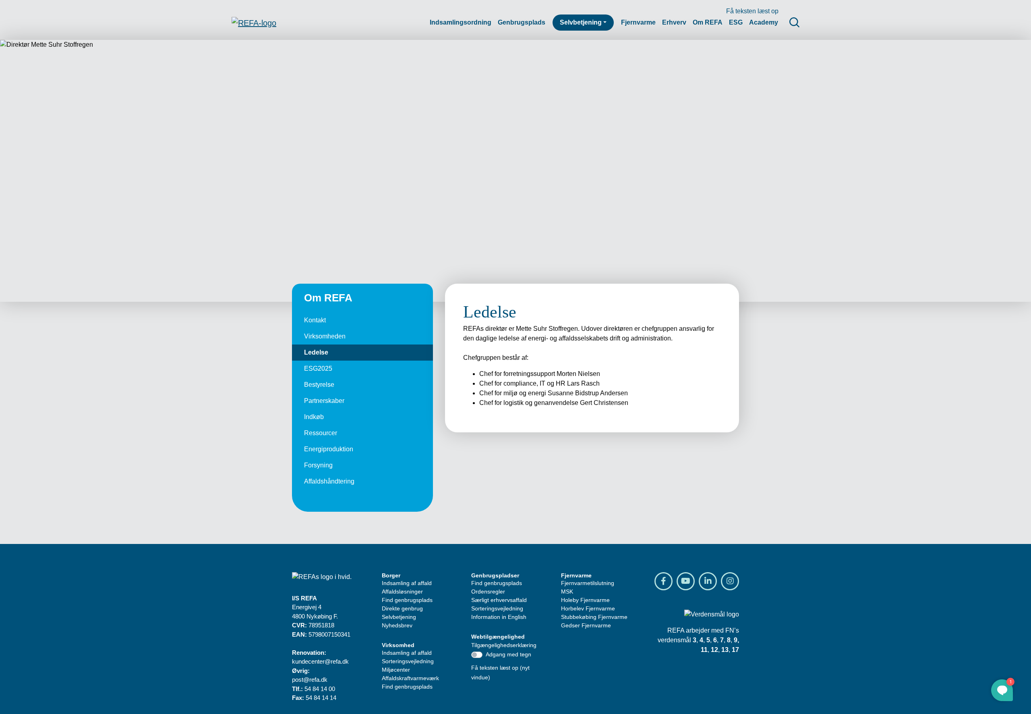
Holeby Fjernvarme (585, 600)
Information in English (498, 617)
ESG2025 (318, 368)
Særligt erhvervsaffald (499, 600)
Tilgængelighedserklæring (503, 645)
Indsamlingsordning (460, 22)
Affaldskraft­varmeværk (410, 678)
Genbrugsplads (521, 22)
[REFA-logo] (254, 22)
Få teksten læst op (752, 11)
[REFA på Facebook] (663, 581)
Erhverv (674, 22)
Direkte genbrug (402, 608)
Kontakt (315, 320)
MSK (567, 591)
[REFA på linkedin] (708, 581)
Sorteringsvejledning (408, 661)
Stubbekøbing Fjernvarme (594, 617)
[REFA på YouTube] (686, 581)
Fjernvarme (638, 22)
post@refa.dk (309, 679)
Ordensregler (488, 591)
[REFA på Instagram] (730, 581)
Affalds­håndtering (329, 481)
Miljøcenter (396, 669)
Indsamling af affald (407, 583)
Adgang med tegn (508, 654)
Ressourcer (320, 433)
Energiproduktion (328, 449)
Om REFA (708, 22)
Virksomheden (325, 336)
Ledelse (316, 352)
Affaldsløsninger (402, 591)
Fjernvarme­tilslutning (587, 583)
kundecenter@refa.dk (320, 661)
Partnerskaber (324, 400)
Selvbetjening (581, 22)
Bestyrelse (319, 384)
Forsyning (318, 465)
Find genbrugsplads (407, 600)
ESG (736, 22)
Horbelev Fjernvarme (588, 608)
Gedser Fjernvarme (586, 625)
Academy (763, 22)
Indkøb (314, 416)
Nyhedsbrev (397, 625)
